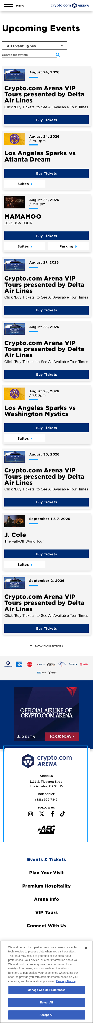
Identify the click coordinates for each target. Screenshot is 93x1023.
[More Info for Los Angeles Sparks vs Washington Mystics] (14, 394)
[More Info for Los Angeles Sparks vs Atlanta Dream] (14, 139)
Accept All (46, 1014)
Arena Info (46, 899)
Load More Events (48, 645)
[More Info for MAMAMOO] (14, 202)
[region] (46, 982)
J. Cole (15, 534)
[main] (46, 323)
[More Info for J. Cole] (14, 521)
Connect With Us (46, 925)
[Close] (86, 948)
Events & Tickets (46, 859)
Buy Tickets (46, 120)
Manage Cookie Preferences (46, 990)
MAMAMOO (22, 216)
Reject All (46, 1002)
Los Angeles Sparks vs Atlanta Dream (40, 155)
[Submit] (58, 55)
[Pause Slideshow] (73, 693)
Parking (66, 246)
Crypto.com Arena (70, 5)
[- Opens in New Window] (8, 664)
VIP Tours (46, 912)
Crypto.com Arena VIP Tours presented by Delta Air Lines (44, 94)
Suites (23, 184)
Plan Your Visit (46, 872)
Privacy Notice (65, 981)
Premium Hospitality (46, 885)
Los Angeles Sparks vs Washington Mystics (40, 410)
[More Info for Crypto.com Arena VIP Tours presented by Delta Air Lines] (14, 75)
